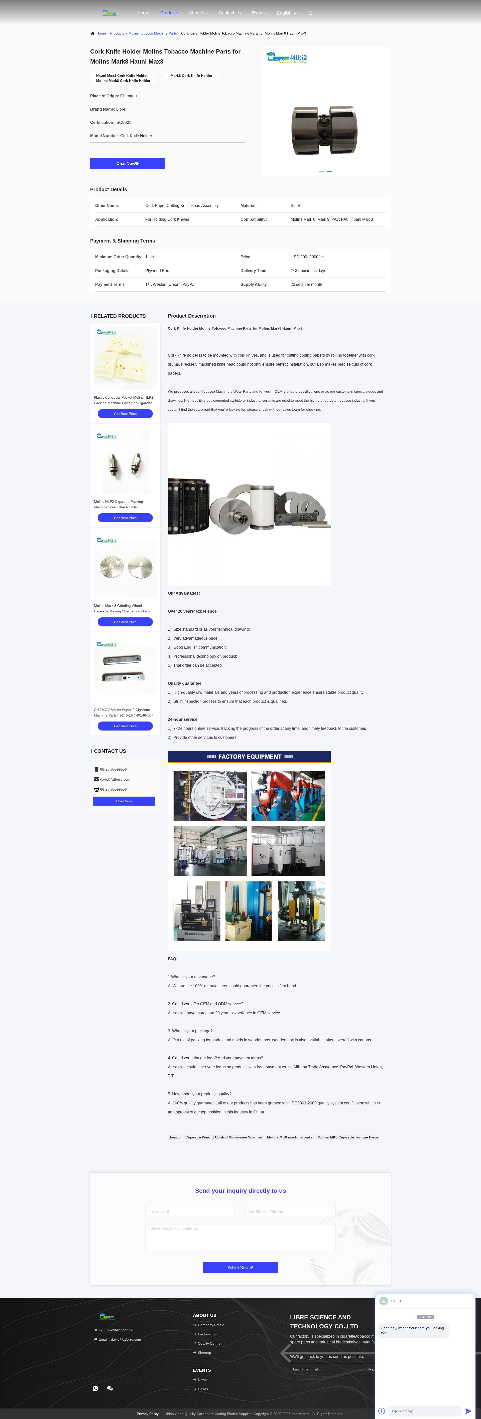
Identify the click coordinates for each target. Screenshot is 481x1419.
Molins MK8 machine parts (289, 1137)
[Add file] (381, 1410)
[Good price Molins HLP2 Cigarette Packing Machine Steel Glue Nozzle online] (125, 462)
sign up (377, 1369)
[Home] (110, 13)
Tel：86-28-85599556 (115, 1330)
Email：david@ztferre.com (119, 1339)
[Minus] (468, 1301)
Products (169, 12)
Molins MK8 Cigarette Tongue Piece (347, 1137)
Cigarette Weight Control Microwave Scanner (223, 1137)
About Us (198, 12)
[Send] (468, 1410)
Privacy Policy (148, 1414)
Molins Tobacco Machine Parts (153, 33)
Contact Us (230, 12)
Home (143, 12)
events (259, 12)
